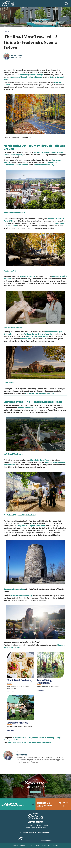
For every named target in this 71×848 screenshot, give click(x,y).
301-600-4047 (30, 828)
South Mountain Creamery (21, 596)
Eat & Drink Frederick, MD (19, 681)
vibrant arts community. (44, 165)
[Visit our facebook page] (60, 802)
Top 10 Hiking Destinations (44, 681)
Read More (11, 691)
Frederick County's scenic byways (29, 75)
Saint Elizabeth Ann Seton (37, 336)
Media (37, 845)
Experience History (17, 722)
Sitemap (55, 845)
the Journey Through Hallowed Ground (26, 77)
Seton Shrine (25, 338)
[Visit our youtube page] (64, 802)
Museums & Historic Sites (22, 738)
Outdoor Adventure (39, 738)
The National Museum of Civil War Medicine (21, 515)
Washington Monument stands (14, 589)
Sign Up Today (35, 792)
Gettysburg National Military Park (39, 393)
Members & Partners (26, 845)
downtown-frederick (15, 742)
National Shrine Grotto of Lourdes (38, 334)
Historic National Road (27, 408)
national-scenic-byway (32, 742)
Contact (15, 845)
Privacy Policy (46, 845)
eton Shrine (9, 382)
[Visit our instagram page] (67, 802)
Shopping (50, 738)
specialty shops (21, 165)
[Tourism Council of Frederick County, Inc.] (8, 3)
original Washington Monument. (32, 526)
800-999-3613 (41, 828)
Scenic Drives (15, 740)
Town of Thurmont (27, 276)
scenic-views (46, 742)
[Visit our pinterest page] (64, 806)
